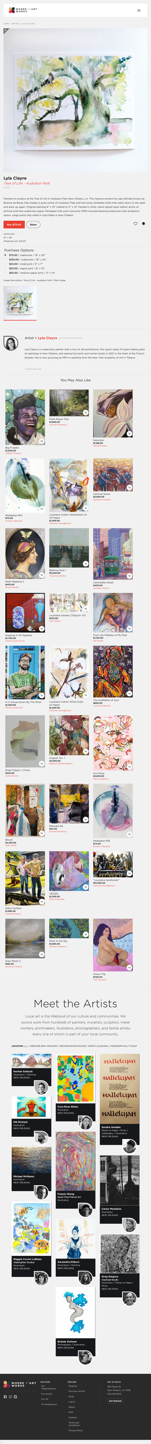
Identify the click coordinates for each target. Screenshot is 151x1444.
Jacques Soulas (101, 588)
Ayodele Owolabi (102, 499)
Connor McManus (58, 424)
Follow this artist (72, 338)
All (26, 1046)
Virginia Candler (57, 575)
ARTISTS (16, 23)
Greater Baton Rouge (72, 1046)
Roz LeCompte (56, 899)
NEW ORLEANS (35, 369)
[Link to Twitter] (15, 1397)
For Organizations (48, 1387)
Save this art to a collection (143, 223)
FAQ (71, 1412)
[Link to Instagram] (10, 1397)
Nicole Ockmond (13, 707)
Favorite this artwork (135, 223)
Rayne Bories (12, 587)
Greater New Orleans (43, 1046)
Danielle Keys (100, 445)
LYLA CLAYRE (28, 23)
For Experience (49, 1404)
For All (44, 1399)
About (72, 1407)
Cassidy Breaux (13, 913)
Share (33, 224)
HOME (6, 23)
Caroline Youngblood (60, 523)
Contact (73, 1417)
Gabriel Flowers (13, 453)
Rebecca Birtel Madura (60, 763)
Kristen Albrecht (13, 521)
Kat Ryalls (98, 640)
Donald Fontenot (58, 831)
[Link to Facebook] (5, 1397)
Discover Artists (77, 1391)
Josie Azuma (11, 775)
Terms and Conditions (74, 1424)
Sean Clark (10, 845)
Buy (9, 224)
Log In (72, 1402)
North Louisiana (98, 1046)
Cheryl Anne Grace (15, 641)
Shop (71, 1396)
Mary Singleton (101, 779)
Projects (73, 1386)
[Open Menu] (139, 10)
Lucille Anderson (102, 705)
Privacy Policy (76, 1430)
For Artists (46, 1394)
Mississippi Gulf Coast (124, 1046)
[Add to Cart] (42, 441)
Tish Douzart (99, 979)
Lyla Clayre (15, 178)
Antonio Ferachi (13, 966)
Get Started (115, 1401)
